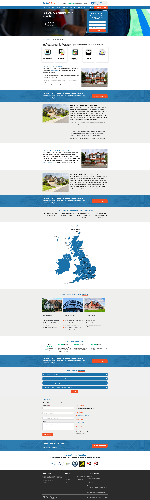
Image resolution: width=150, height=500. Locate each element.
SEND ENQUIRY (48, 434)
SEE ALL (75, 391)
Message (44, 421)
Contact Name (46, 405)
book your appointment (49, 162)
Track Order (72, 7)
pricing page (95, 188)
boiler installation (54, 70)
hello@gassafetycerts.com (100, 4)
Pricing (58, 7)
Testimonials (65, 7)
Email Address (46, 416)
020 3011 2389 (98, 2)
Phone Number (46, 410)
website (97, 109)
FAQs (85, 7)
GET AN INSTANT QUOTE (100, 7)
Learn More (44, 482)
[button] (46, 7)
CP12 (68, 84)
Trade (53, 7)
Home (43, 39)
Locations (80, 7)
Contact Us (91, 7)
